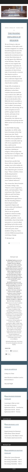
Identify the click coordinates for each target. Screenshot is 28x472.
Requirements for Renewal (12, 431)
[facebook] (14, 468)
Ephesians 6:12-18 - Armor (12, 409)
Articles (7, 27)
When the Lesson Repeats (12, 457)
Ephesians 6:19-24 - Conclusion (13, 407)
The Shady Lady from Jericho (13, 438)
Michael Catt (12, 27)
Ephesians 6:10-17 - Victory (12, 412)
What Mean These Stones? (12, 433)
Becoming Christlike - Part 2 (13, 464)
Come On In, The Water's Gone (13, 435)
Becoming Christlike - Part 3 (13, 461)
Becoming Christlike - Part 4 (13, 459)
